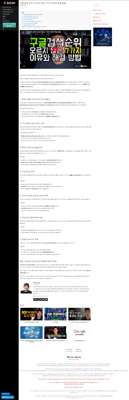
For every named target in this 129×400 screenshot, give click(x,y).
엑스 (76, 379)
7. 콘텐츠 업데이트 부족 (28, 25)
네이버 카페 (81, 379)
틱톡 (73, 379)
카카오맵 (64, 382)
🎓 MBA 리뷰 (96, 17)
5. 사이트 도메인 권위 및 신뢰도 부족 (32, 21)
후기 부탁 (96, 382)
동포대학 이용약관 (78, 384)
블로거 (103, 379)
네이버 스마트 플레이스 (55, 382)
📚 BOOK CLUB (97, 20)
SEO (72, 387)
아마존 (107, 379)
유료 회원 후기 (6, 14)
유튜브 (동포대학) (42, 379)
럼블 (99, 379)
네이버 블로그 (88, 379)
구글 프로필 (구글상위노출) (86, 382)
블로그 (4, 16)
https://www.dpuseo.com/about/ (41, 296)
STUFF (80, 387)
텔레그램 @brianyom (7, 397)
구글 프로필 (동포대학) (72, 382)
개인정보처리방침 (68, 384)
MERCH (76, 387)
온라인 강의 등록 (7, 7)
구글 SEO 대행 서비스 (8, 9)
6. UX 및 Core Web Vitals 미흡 (30, 23)
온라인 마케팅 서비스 (8, 11)
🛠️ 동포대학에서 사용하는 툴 (100, 24)
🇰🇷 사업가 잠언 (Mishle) (99, 13)
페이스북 (62, 379)
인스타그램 (68, 379)
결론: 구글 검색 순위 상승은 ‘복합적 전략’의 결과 (35, 26)
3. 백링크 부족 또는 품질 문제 (30, 18)
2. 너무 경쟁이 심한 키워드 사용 (30, 16)
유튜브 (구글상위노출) (53, 379)
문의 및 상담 (6, 21)
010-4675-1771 (5, 393)
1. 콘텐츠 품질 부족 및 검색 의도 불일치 (32, 14)
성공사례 (67, 387)
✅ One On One (97, 10)
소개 (4, 18)
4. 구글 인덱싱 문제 (27, 19)
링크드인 (95, 379)
